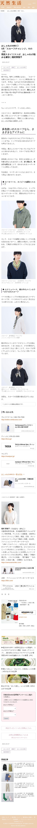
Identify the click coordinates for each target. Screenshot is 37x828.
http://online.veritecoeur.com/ (11, 420)
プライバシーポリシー (26, 819)
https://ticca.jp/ (6, 439)
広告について (5, 817)
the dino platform (20, 825)
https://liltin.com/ (7, 581)
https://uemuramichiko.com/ (11, 562)
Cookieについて (18, 821)
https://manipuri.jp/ (8, 456)
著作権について (16, 817)
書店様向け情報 (27, 817)
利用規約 (15, 819)
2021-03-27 (5, 62)
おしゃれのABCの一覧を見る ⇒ (13, 474)
